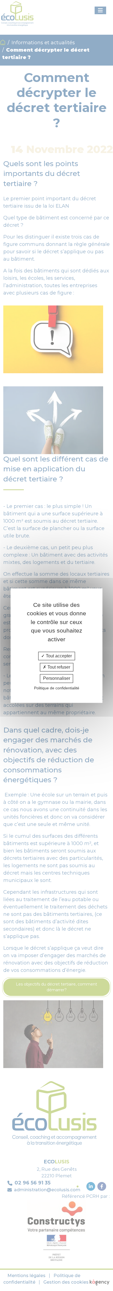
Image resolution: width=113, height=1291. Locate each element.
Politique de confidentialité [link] (56, 688)
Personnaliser (56, 678)
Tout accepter (58, 656)
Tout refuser (58, 667)
